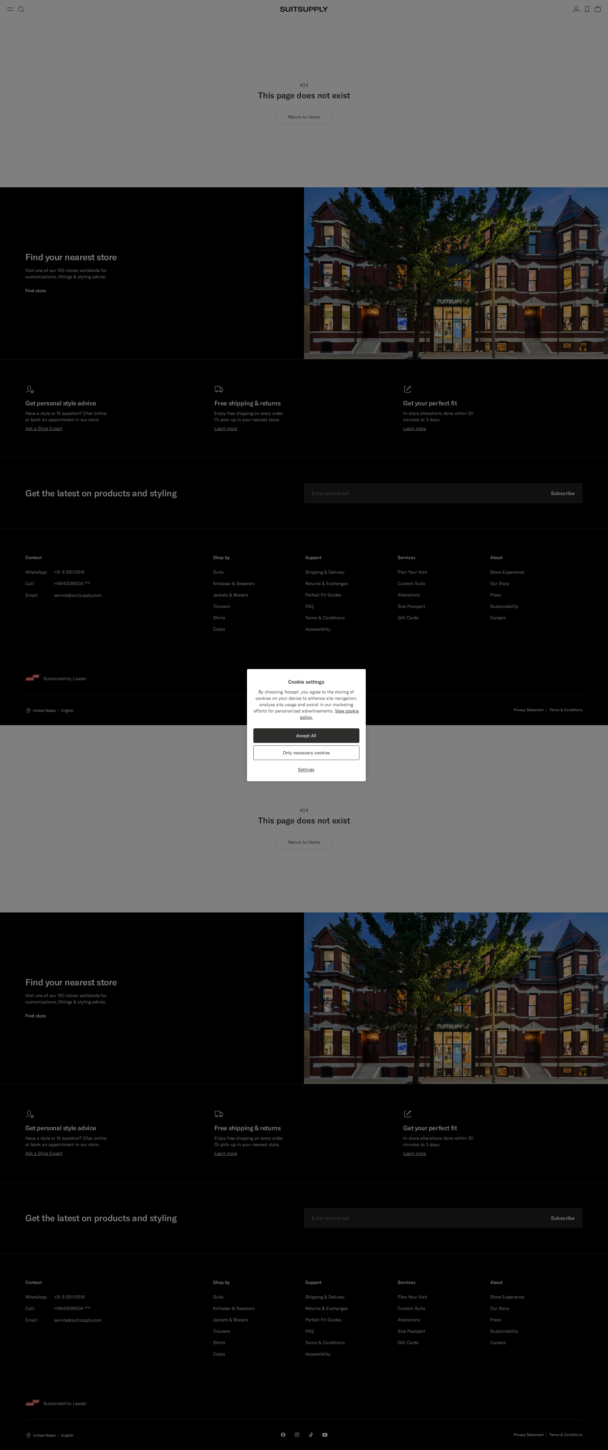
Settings (306, 769)
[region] (306, 725)
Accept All (306, 735)
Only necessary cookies (306, 753)
